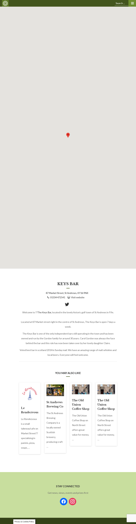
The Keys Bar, (44, 312)
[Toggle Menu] (132, 3)
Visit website (77, 297)
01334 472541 (57, 297)
